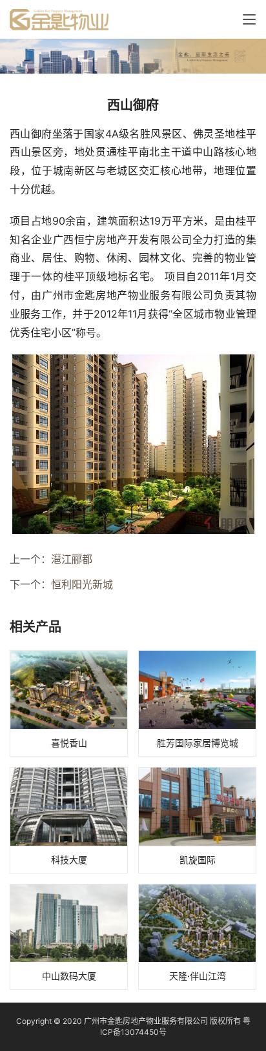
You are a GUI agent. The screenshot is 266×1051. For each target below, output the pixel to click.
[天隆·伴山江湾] (197, 937)
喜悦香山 (69, 742)
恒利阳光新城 (82, 584)
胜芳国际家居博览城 (197, 742)
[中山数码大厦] (68, 937)
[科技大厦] (68, 820)
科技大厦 (69, 859)
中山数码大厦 (69, 975)
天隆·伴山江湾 (197, 975)
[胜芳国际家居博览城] (197, 703)
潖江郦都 (71, 559)
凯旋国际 (197, 859)
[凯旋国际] (197, 820)
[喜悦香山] (68, 703)
